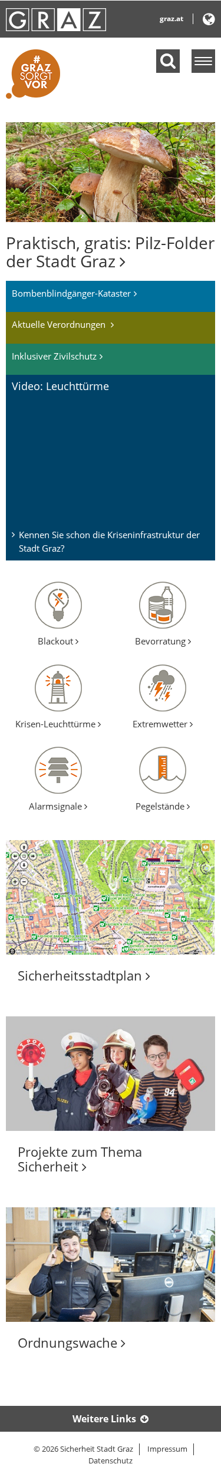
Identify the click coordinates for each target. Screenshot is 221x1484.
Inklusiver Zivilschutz (54, 356)
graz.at (171, 18)
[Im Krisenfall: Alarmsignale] (58, 769)
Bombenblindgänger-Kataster (71, 293)
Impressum (167, 1448)
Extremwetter (161, 724)
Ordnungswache (69, 1342)
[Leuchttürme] (58, 687)
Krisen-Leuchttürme (56, 724)
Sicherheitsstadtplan (82, 975)
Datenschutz (110, 1460)
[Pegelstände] (162, 769)
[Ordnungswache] (110, 1264)
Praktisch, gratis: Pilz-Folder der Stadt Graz (110, 251)
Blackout (56, 641)
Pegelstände (161, 806)
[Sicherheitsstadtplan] (110, 897)
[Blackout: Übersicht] (58, 604)
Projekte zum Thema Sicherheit (80, 1158)
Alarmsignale (56, 806)
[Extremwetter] (162, 687)
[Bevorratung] (162, 604)
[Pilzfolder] (110, 171)
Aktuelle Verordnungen (60, 324)
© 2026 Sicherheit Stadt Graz (83, 1448)
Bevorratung (161, 641)
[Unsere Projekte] (110, 1073)
